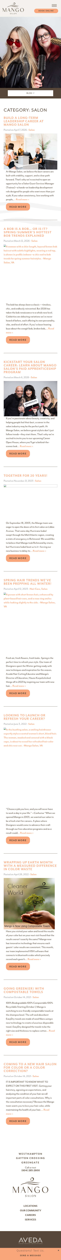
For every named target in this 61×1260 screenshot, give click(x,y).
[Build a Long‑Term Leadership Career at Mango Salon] (30, 151)
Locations (30, 1205)
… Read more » (21, 199)
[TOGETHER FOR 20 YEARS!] (30, 502)
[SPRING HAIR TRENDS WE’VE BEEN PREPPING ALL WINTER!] (30, 623)
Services (30, 1219)
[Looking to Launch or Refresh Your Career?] (30, 766)
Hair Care (35, 588)
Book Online (46, 11)
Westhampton (30, 1153)
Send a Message (30, 1255)
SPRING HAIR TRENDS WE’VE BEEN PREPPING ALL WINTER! (27, 582)
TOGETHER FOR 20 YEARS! (25, 475)
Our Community (30, 1210)
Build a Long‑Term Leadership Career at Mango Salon (24, 121)
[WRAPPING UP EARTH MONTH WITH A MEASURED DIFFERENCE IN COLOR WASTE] (29, 903)
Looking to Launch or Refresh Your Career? (25, 717)
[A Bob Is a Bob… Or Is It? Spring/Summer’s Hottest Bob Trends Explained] (30, 273)
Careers (30, 1215)
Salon (32, 129)
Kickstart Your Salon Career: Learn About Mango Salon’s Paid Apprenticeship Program (30, 367)
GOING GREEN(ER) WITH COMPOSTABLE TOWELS (24, 990)
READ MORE (18, 206)
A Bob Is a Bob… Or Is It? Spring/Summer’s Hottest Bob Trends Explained (28, 232)
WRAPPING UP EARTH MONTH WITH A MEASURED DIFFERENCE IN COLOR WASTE (30, 865)
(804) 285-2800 (30, 1170)
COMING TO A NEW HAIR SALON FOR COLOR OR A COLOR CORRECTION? (30, 1067)
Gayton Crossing (30, 1158)
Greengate (30, 1162)
